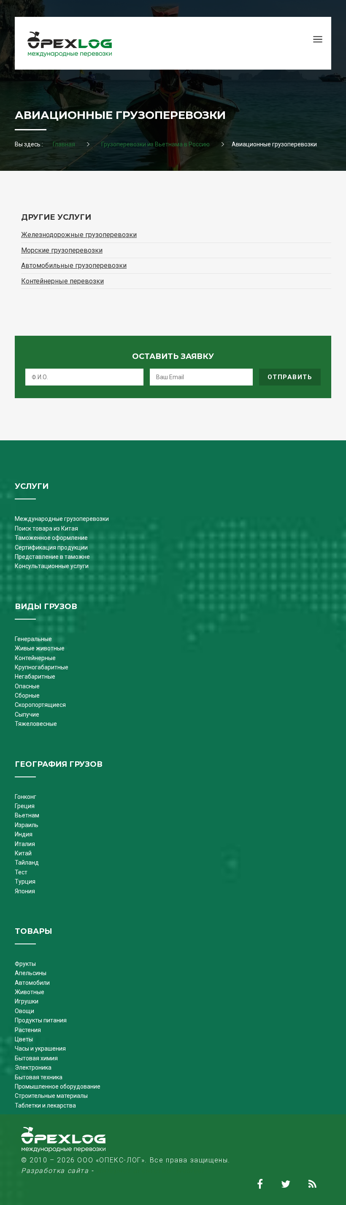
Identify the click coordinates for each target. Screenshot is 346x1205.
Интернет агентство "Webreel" (151, 1171)
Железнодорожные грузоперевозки (79, 235)
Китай (23, 853)
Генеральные (33, 639)
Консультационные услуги (52, 566)
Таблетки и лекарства (45, 1105)
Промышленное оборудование (57, 1086)
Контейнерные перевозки (62, 281)
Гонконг (25, 796)
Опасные (27, 686)
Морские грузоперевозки (62, 250)
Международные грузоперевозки (62, 518)
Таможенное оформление (51, 537)
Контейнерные (35, 658)
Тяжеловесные (36, 723)
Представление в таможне (52, 556)
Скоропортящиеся (40, 704)
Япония (25, 891)
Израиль (26, 825)
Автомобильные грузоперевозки (74, 265)
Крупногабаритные (41, 667)
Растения (28, 1030)
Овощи (24, 1011)
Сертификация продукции (51, 547)
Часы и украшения (40, 1048)
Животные (29, 992)
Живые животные (40, 648)
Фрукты (25, 963)
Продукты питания (41, 1020)
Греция (25, 806)
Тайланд (27, 862)
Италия (25, 844)
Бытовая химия (36, 1058)
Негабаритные (35, 676)
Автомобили (32, 982)
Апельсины (30, 973)
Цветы (24, 1039)
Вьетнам (27, 815)
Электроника (33, 1067)
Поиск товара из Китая (46, 528)
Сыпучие (27, 714)
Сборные (27, 695)
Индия (23, 834)
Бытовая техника (38, 1077)
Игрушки (26, 1001)
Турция (25, 881)
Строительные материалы (51, 1095)
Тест (21, 872)
